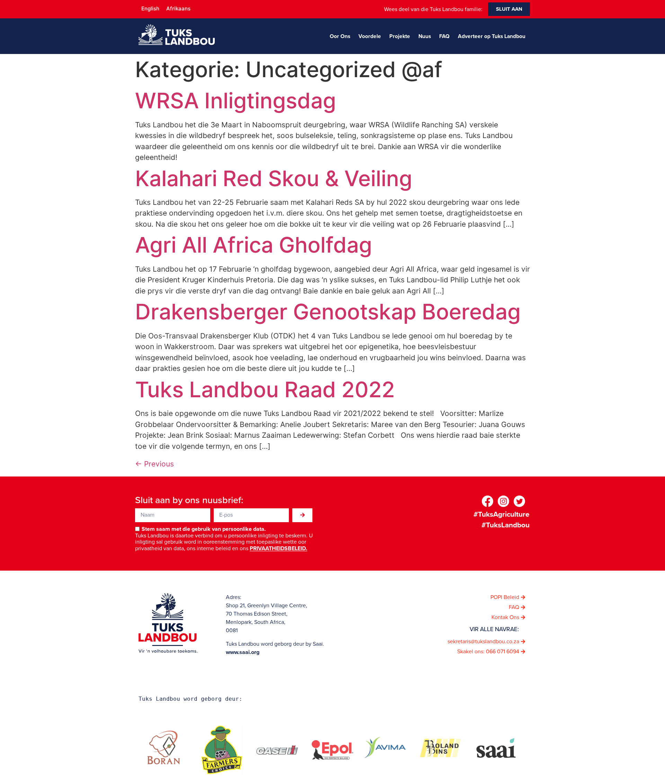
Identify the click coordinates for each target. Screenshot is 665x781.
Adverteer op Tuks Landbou (491, 36)
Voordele (369, 36)
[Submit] (302, 515)
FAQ (444, 36)
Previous (154, 464)
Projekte (399, 36)
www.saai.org (242, 652)
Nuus (424, 36)
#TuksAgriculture (501, 514)
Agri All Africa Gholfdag (253, 245)
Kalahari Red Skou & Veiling (273, 178)
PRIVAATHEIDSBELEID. (278, 549)
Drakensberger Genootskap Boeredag (328, 312)
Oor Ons (340, 36)
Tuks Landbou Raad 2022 (265, 389)
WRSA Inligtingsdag (235, 100)
